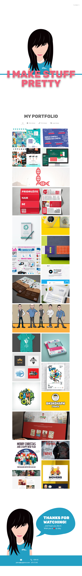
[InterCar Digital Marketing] (26, 157)
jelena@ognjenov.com (23, 562)
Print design (43, 123)
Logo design (55, 123)
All (22, 123)
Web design (32, 123)
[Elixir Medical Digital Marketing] (26, 138)
